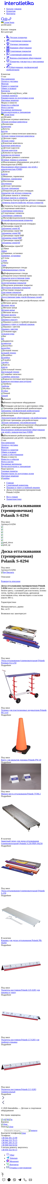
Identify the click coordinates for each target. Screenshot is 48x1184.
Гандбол (5, 362)
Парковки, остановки (11, 255)
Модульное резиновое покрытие (16, 287)
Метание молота (8, 315)
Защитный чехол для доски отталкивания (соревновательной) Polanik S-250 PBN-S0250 (22, 842)
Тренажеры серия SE (10, 228)
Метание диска (8, 305)
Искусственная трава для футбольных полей (21, 297)
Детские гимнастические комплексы (17, 136)
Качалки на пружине (10, 155)
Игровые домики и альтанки (14, 160)
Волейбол (5, 357)
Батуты (4, 131)
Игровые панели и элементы (14, 198)
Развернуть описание (10, 581)
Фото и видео (7, 107)
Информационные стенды (13, 270)
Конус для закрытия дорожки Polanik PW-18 (21, 760)
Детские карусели (9, 150)
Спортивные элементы (11, 215)
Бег (2, 338)
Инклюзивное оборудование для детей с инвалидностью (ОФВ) (19, 168)
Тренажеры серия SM (11, 233)
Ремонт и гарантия (9, 86)
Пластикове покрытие (11, 292)
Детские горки (7, 141)
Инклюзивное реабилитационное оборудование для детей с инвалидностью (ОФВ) (23, 431)
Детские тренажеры (10, 188)
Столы (4, 260)
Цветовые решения (10, 100)
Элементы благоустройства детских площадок (22, 202)
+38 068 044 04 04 (9, 1145)
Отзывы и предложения (20, 1168)
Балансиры (6, 126)
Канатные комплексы (11, 145)
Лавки (4, 251)
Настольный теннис (10, 372)
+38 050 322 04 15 (9, 1150)
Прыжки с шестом (9, 329)
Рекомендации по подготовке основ (17, 98)
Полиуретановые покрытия (13, 283)
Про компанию (8, 79)
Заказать (10, 572)
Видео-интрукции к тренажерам (16, 112)
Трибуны (5, 386)
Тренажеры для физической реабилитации (20, 411)
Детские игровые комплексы (14, 122)
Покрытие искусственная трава (15, 278)
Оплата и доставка (9, 81)
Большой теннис (8, 353)
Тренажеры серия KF (10, 243)
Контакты (10, 13)
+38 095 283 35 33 (9, 1142)
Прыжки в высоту (9, 319)
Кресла (4, 367)
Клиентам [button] (10, 11)
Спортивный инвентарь (17, 485)
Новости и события (10, 105)
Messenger (14, 1161)
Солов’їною (8, 22)
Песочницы (6, 183)
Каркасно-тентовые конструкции (16, 381)
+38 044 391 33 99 (9, 1138)
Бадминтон (6, 343)
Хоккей (4, 395)
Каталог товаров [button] (13, 9)
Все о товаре (12, 497)
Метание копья (8, 310)
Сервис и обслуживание (12, 454)
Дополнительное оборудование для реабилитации (24, 418)
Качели (4, 174)
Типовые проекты (9, 95)
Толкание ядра (7, 334)
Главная (10, 483)
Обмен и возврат (8, 88)
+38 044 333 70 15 (9, 1140)
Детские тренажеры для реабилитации (18, 422)
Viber (11, 1155)
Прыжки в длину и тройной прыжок (18, 324)
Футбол (4, 391)
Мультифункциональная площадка (17, 220)
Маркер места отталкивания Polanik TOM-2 (21, 794)
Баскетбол (5, 348)
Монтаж (5, 84)
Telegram (13, 1158)
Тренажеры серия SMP (11, 238)
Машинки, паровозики (11, 179)
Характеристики (13, 499)
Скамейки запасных (10, 376)
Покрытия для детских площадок (16, 193)
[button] (6, 20)
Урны (3, 265)
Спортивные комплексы (12, 211)
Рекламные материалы (11, 110)
